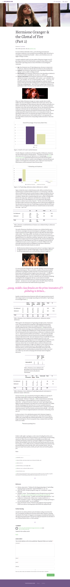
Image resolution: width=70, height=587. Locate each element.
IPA (49, 154)
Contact (43, 583)
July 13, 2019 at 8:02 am (24, 529)
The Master (22, 46)
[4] (27, 299)
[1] (37, 200)
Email (17, 562)
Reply (17, 534)
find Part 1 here (32, 48)
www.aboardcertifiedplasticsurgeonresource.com (30, 528)
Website (17, 566)
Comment (18, 543)
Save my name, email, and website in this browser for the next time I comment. (32, 571)
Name (17, 558)
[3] (50, 250)
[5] (42, 327)
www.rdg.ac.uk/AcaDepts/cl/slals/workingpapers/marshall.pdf (35, 495)
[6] (24, 396)
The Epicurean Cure (30, 583)
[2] (22, 233)
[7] (35, 399)
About (38, 583)
